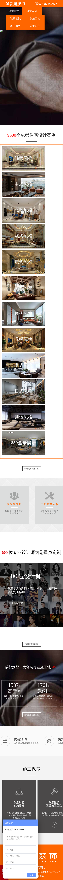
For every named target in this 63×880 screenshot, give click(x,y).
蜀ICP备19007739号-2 (50, 872)
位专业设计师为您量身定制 (31, 552)
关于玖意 (35, 25)
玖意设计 (32, 11)
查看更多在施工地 (31, 469)
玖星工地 (35, 18)
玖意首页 (14, 11)
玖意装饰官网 (15, 3)
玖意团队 (15, 18)
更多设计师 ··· (18, 603)
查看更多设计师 (31, 644)
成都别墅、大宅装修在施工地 (28, 667)
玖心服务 (15, 25)
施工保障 (31, 769)
